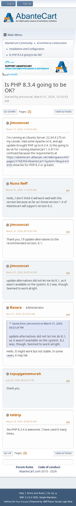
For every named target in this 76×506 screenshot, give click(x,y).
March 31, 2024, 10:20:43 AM (21, 129)
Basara (16, 307)
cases (10, 355)
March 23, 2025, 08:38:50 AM (21, 421)
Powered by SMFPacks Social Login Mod (51, 501)
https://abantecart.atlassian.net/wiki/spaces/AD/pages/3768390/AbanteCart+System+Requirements (38, 161)
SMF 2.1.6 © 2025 (28, 497)
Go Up (7, 453)
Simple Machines (48, 497)
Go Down (10, 111)
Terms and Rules (36, 493)
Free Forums (22, 502)
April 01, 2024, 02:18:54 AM (20, 313)
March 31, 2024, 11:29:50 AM (21, 189)
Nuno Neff (18, 183)
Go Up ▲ (52, 493)
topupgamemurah (25, 373)
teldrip (15, 415)
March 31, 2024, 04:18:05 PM (21, 231)
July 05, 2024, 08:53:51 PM (20, 380)
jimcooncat (19, 122)
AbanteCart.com (30, 471)
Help (21, 493)
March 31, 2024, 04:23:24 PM (21, 272)
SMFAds (8, 502)
